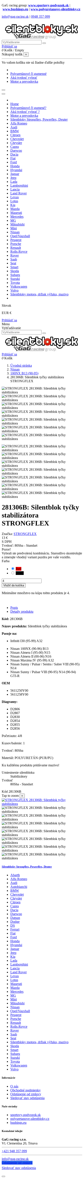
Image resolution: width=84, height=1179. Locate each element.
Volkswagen (18, 1065)
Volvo (14, 1069)
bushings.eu (18, 1122)
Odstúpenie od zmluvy (25, 1094)
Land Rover (18, 972)
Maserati (16, 984)
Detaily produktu (21, 611)
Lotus (14, 980)
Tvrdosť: (8, 545)
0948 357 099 (40, 16)
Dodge (15, 921)
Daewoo (16, 914)
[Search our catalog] (44, 333)
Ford (13, 937)
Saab (13, 1034)
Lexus (14, 976)
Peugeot (15, 1015)
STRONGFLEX (25, 534)
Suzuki (15, 1057)
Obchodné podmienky (25, 1090)
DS (12, 925)
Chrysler (16, 898)
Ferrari (14, 929)
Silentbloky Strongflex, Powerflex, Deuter (27, 866)
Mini (13, 999)
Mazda (15, 988)
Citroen (15, 902)
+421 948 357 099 (14, 1151)
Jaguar (14, 949)
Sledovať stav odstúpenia (27, 1098)
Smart (14, 1050)
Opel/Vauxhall (20, 1011)
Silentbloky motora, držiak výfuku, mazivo (39, 1042)
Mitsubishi (17, 1003)
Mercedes (16, 991)
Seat (13, 1038)
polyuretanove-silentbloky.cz (29, 1119)
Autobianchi (18, 887)
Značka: (7, 534)
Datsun (15, 918)
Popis (14, 607)
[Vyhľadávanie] (44, 43)
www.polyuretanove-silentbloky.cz (55, 9)
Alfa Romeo (18, 879)
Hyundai (16, 945)
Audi (13, 883)
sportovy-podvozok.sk (25, 1115)
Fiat (13, 933)
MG (13, 995)
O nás (14, 1086)
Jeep (13, 953)
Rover (14, 1030)
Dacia (14, 910)
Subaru (15, 1054)
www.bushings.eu (15, 9)
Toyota (15, 1061)
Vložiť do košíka (13, 585)
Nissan (15, 1007)
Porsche (15, 1019)
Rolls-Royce (18, 1026)
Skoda (14, 1046)
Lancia (15, 968)
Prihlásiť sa (9, 320)
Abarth (15, 875)
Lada (13, 960)
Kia (12, 956)
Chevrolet (17, 894)
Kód (5, 791)
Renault (15, 1022)
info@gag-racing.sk (15, 16)
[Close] (3, 94)
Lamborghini (19, 964)
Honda (15, 941)
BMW (14, 890)
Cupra (14, 906)
